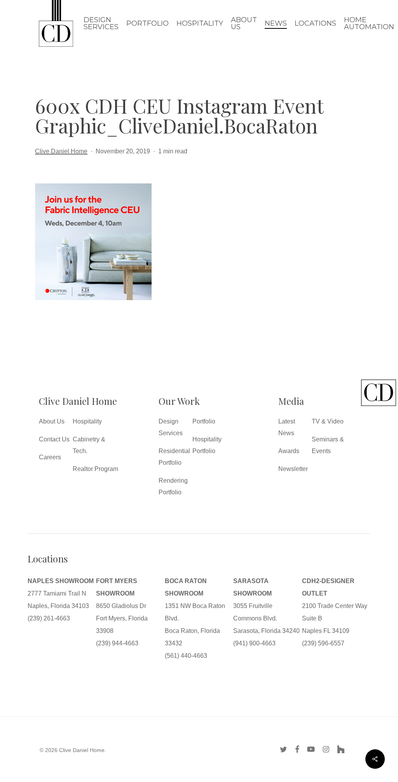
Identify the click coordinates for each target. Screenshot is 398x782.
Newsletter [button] (293, 469)
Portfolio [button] (203, 421)
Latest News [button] (286, 427)
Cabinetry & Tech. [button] (89, 445)
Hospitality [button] (87, 421)
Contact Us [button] (54, 439)
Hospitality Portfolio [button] (207, 445)
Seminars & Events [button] (328, 445)
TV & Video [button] (328, 421)
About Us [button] (52, 421)
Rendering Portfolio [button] (173, 486)
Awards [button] (288, 451)
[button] (378, 405)
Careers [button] (50, 457)
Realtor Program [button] (95, 469)
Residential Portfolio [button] (174, 457)
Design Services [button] (171, 427)
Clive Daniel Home (61, 151)
